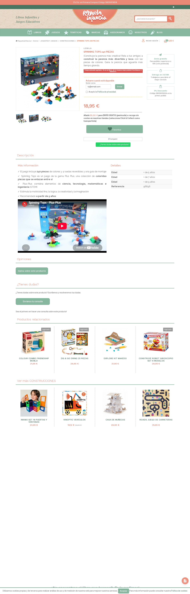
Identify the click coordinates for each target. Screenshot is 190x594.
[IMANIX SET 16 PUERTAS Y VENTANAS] (34, 403)
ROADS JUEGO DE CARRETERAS (156, 420)
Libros (37, 32)
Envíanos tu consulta (33, 301)
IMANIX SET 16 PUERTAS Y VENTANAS (34, 421)
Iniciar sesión (152, 41)
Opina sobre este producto (32, 271)
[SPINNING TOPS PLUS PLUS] (21, 118)
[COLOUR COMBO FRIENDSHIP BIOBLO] (34, 341)
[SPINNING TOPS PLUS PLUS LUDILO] (33, 118)
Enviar (119, 86)
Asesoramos (117, 32)
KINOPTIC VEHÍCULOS (75, 420)
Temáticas (76, 32)
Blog (159, 32)
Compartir (113, 139)
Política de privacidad (106, 92)
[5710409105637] (46, 118)
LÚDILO (88, 48)
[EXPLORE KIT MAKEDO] (115, 341)
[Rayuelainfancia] (95, 16)
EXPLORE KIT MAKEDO (115, 358)
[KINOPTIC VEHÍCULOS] (75, 403)
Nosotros (141, 32)
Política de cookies (179, 591)
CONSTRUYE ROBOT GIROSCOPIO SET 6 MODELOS (156, 359)
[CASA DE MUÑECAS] (115, 403)
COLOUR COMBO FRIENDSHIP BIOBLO (34, 359)
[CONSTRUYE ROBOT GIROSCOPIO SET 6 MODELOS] (156, 341)
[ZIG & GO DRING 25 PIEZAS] (74, 341)
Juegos (55, 32)
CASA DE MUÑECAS (115, 420)
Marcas (96, 32)
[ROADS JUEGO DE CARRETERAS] (156, 403)
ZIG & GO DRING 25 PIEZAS (74, 358)
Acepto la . (102, 92)
